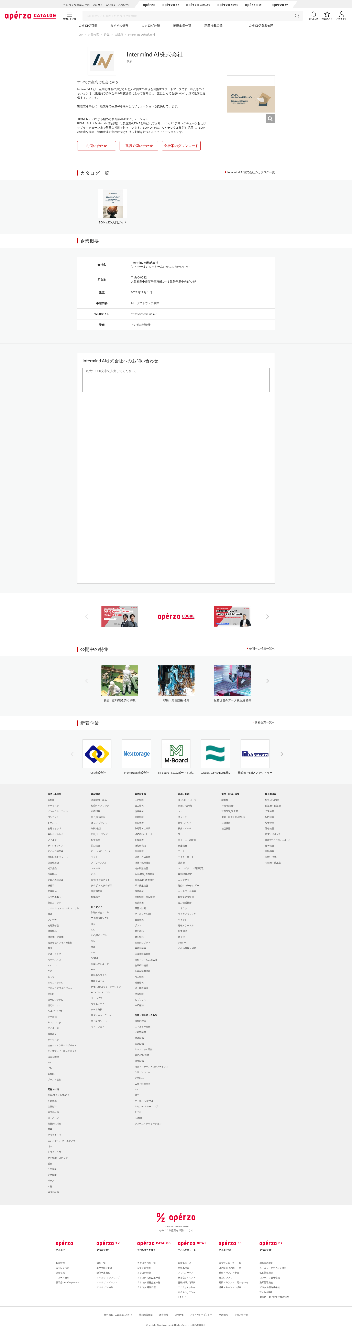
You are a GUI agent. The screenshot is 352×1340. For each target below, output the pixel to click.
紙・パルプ (53, 1117)
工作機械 (139, 799)
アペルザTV (103, 1250)
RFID (50, 1062)
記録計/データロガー (188, 885)
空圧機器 (139, 931)
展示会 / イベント (186, 1277)
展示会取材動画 (104, 1267)
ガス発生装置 (141, 885)
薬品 (50, 1129)
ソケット (182, 919)
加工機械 (139, 805)
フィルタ (52, 839)
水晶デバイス (54, 959)
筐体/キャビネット (100, 879)
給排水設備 (140, 1020)
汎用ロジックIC (55, 999)
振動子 (51, 885)
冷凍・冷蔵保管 (273, 834)
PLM (93, 923)
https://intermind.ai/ (143, 314)
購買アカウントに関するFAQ (233, 1282)
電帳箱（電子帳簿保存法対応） (275, 1297)
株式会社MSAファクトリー (255, 772)
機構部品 (95, 896)
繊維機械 (139, 982)
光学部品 (52, 868)
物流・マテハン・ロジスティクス (151, 1066)
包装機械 (139, 891)
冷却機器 (139, 1005)
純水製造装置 (141, 868)
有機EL (51, 1073)
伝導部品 (95, 811)
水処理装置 (140, 1032)
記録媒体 (52, 891)
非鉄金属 (52, 1100)
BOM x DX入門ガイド (112, 222)
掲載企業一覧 (182, 25)
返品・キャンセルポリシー (232, 1287)
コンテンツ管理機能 (270, 1277)
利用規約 (223, 1314)
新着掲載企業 (213, 25)
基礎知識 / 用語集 (186, 1282)
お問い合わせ (96, 146)
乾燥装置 (139, 839)
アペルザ (60, 1250)
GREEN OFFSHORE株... (215, 772)
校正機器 (225, 828)
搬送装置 (139, 902)
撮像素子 (52, 1033)
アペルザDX (266, 1250)
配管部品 (95, 839)
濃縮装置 (269, 828)
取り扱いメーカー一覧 (230, 1262)
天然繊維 (52, 1175)
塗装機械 (139, 817)
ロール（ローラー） (101, 851)
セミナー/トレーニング (146, 1106)
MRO (137, 1089)
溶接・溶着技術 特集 (176, 700)
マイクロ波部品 (55, 851)
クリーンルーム (142, 1072)
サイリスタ (53, 1039)
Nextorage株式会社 (136, 772)
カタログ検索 (62, 1267)
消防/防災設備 (142, 1055)
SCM (93, 940)
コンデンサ (53, 817)
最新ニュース (184, 1262)
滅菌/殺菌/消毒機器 (144, 879)
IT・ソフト (96, 906)
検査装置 (225, 822)
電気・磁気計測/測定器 (233, 817)
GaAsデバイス (55, 1011)
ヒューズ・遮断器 (187, 839)
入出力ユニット (55, 896)
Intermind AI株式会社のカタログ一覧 (251, 172)
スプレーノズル (99, 862)
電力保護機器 (184, 902)
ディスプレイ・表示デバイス (62, 1051)
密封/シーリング (99, 834)
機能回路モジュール (58, 856)
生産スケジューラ (100, 963)
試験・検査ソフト (100, 912)
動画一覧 (101, 1262)
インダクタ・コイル (58, 811)
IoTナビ (182, 1297)
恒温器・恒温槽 (273, 805)
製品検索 (60, 1262)
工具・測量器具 (142, 1083)
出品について (225, 1277)
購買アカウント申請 (229, 1272)
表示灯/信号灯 (185, 805)
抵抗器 (51, 799)
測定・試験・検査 (230, 794)
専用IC (51, 993)
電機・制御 (183, 794)
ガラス (51, 1180)
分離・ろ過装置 (142, 856)
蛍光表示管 (53, 1056)
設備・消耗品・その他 (146, 1015)
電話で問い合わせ (139, 146)
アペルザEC (225, 1250)
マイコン (52, 965)
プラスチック (54, 1135)
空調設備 (139, 1043)
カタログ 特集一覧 (146, 1262)
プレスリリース (186, 1272)
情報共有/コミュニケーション (106, 986)
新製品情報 (183, 1267)
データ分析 (96, 1009)
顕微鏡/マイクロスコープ (277, 839)
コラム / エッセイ (186, 1287)
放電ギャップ (54, 828)
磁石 (50, 1163)
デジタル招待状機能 (270, 1287)
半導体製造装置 (142, 954)
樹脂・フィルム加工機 (146, 959)
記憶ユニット (54, 902)
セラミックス (54, 1152)
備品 (137, 1095)
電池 (50, 948)
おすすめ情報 (119, 25)
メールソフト (97, 998)
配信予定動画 (103, 1272)
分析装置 (269, 845)
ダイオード (53, 1028)
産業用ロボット (142, 942)
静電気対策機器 (186, 896)
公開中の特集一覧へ (262, 648)
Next (268, 616)
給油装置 (95, 845)
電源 (50, 914)
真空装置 (139, 822)
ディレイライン (55, 845)
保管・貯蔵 (140, 908)
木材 (50, 1186)
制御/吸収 (96, 828)
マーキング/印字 (143, 914)
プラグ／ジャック (187, 914)
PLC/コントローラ (187, 799)
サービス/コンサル (144, 1100)
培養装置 (269, 822)
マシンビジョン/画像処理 (191, 868)
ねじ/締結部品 (98, 817)
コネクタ (182, 908)
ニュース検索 (62, 1277)
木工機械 (139, 976)
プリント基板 (54, 1079)
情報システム (97, 980)
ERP (93, 969)
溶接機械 (139, 811)
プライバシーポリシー (201, 1314)
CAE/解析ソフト (99, 935)
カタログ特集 (88, 25)
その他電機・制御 (187, 948)
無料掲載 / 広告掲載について (118, 1314)
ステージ (95, 868)
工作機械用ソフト (100, 918)
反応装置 (269, 817)
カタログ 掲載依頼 (146, 1287)
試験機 (224, 799)
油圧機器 (139, 936)
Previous (86, 616)
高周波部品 (53, 925)
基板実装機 (140, 948)
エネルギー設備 (142, 1026)
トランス (52, 822)
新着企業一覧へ (265, 722)
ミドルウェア (97, 1026)
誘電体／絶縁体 (55, 936)
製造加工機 (140, 794)
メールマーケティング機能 (273, 1267)
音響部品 (52, 874)
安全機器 (182, 845)
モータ (181, 851)
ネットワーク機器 (187, 891)
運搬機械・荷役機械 (145, 896)
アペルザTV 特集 (105, 1287)
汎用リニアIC (54, 1005)
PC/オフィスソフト (100, 992)
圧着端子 (182, 931)
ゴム (50, 1146)
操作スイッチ (184, 822)
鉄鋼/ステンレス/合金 (58, 1095)
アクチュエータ (186, 856)
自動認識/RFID (185, 874)
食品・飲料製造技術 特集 (120, 700)
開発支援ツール (99, 1020)
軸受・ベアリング (100, 805)
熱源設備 (139, 1038)
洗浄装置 (139, 851)
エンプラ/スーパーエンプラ (61, 1140)
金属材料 (52, 1106)
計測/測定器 (227, 805)
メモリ (51, 976)
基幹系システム (99, 975)
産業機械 (139, 919)
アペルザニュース (187, 1250)
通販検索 (60, 1272)
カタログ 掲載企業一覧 (148, 1277)
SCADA (94, 958)
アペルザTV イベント (107, 1282)
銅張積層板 (53, 862)
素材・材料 (53, 1089)
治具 (93, 874)
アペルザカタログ (146, 1250)
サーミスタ (53, 805)
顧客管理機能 (266, 1262)
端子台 (181, 936)
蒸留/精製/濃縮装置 (144, 874)
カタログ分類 (151, 25)
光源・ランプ (54, 954)
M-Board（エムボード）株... (176, 772)
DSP (50, 971)
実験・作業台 (271, 856)
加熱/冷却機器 (272, 799)
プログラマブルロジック (60, 988)
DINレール (183, 942)
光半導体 (52, 1016)
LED (50, 1068)
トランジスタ (54, 1022)
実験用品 (269, 851)
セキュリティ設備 (143, 1049)
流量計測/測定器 (229, 811)
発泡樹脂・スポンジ (58, 1157)
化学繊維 (52, 1169)
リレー (181, 834)
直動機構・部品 (99, 799)
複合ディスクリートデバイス (62, 1045)
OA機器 (138, 1117)
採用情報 (179, 1314)
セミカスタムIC (55, 982)
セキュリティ (97, 1003)
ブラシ (94, 856)
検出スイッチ (184, 828)
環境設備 (139, 1060)
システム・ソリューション (148, 1123)
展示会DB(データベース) (68, 1282)
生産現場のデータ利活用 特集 (232, 700)
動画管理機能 (266, 1282)
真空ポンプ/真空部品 (101, 885)
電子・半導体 (54, 794)
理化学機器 (270, 794)
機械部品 (95, 794)
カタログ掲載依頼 (261, 25)
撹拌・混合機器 (142, 862)
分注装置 (269, 811)
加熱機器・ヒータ (144, 834)
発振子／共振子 (55, 834)
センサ (181, 811)
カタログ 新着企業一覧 (148, 1282)
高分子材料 (53, 1112)
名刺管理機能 (266, 1272)
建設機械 (139, 993)
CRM (93, 952)
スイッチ (182, 817)
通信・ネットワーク (101, 1015)
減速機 (181, 862)
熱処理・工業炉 (142, 828)
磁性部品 (52, 931)
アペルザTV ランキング (108, 1277)
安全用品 (139, 1077)
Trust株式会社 (97, 772)
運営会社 (163, 1314)
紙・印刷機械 (141, 988)
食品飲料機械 (141, 965)
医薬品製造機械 (142, 971)
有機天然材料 (54, 1123)
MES (93, 946)
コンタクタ (183, 879)
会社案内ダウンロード (181, 146)
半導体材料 (53, 1192)
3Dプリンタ (140, 999)
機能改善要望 (146, 1314)
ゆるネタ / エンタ (186, 1292)
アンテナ (52, 919)
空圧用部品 (96, 891)
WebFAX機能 (266, 1292)
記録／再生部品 (55, 879)
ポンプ (138, 925)
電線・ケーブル (186, 925)
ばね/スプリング (99, 822)
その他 (138, 1112)
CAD (93, 929)
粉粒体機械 (140, 845)
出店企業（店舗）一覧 (230, 1267)
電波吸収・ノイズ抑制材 (60, 942)
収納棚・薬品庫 (273, 862)
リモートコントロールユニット (63, 908)
